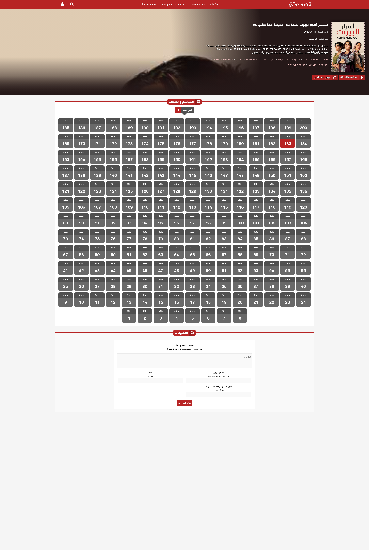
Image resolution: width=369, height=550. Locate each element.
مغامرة (239, 59)
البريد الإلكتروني (218, 372)
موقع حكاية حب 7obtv (223, 59)
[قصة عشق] (300, 4)
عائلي (272, 59)
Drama (325, 59)
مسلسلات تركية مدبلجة (256, 59)
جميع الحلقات (181, 4)
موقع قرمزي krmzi (296, 64)
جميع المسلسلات (198, 4)
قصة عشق (214, 4)
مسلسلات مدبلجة (149, 4)
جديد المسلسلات (310, 59)
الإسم (150, 372)
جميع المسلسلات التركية (289, 59)
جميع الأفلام (166, 4)
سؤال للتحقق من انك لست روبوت (218, 386)
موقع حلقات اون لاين (318, 64)
